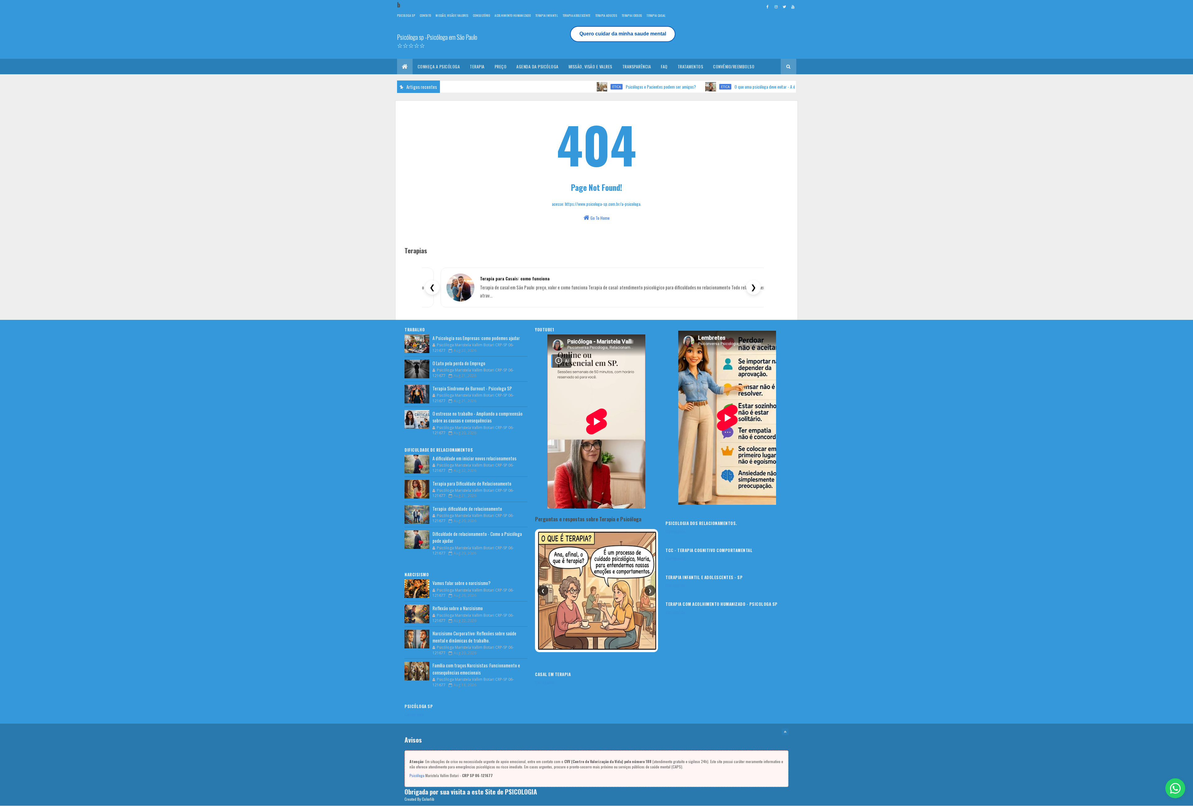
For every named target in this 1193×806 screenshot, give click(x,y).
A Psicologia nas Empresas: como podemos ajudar (476, 337)
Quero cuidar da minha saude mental (622, 33)
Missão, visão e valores (452, 15)
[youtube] (792, 6)
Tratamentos (690, 66)
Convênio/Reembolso (733, 66)
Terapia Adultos (606, 15)
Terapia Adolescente (577, 15)
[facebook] (767, 6)
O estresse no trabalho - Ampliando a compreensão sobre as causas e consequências (477, 417)
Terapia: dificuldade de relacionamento (467, 508)
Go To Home (599, 217)
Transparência (636, 66)
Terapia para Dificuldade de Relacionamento (471, 483)
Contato (425, 15)
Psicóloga (416, 775)
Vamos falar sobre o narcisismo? (461, 582)
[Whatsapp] (1175, 788)
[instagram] (776, 6)
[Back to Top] (785, 731)
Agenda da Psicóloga (537, 66)
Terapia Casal (656, 15)
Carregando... (416, 714)
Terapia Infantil (546, 15)
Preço (501, 66)
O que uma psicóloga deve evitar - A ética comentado (739, 86)
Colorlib (428, 799)
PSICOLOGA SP (406, 15)
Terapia (477, 66)
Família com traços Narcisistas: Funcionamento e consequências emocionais (476, 669)
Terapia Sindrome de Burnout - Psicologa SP (472, 388)
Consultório (481, 15)
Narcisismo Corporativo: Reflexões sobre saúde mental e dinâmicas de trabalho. (474, 637)
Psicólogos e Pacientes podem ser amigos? (623, 86)
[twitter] (784, 6)
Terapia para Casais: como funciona (515, 278)
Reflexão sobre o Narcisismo (457, 608)
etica (578, 87)
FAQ (664, 66)
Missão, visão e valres (590, 66)
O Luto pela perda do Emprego (458, 363)
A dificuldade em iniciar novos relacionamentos (474, 458)
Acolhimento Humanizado (513, 15)
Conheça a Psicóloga (439, 66)
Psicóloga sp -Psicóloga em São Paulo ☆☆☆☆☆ (437, 41)
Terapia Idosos (632, 15)
